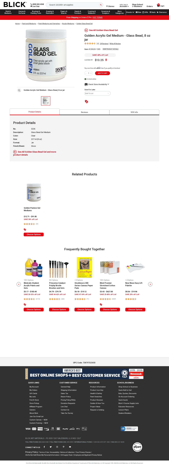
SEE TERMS (98, 17)
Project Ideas (95, 407)
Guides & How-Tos (97, 403)
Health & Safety (96, 393)
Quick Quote (123, 400)
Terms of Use (44, 452)
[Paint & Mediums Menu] (8, 15)
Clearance (163, 12)
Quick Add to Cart (125, 390)
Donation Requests (68, 403)
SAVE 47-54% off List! (83, 294)
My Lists (33, 397)
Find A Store (34, 400)
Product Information (98, 387)
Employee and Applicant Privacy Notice (88, 455)
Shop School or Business (128, 387)
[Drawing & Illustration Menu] (50, 15)
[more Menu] (119, 15)
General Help (65, 387)
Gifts (146, 12)
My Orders (33, 390)
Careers (32, 410)
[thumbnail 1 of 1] (45, 100)
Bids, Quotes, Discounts (127, 393)
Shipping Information (69, 390)
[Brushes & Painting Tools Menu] (36, 15)
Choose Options (34, 234)
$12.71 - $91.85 (30, 216)
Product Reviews (96, 400)
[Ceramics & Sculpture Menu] (106, 15)
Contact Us (65, 410)
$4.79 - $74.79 (55, 292)
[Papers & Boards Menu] (64, 15)
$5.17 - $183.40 (30, 292)
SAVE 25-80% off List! (108, 294)
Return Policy (66, 397)
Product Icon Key (96, 390)
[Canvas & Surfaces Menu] (22, 15)
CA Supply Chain (67, 455)
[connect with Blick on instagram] (57, 448)
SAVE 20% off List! (132, 294)
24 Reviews (104, 44)
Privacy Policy (31, 452)
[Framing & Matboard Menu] (92, 15)
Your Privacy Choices (83, 452)
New (139, 12)
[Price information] (87, 102)
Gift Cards (33, 393)
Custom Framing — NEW (39, 423)
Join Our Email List (36, 416)
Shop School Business (137, 5)
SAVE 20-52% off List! (32, 294)
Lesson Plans (124, 410)
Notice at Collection (67, 452)
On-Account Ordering (126, 397)
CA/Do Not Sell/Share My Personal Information (42, 455)
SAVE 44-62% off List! (57, 294)
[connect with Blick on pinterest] (63, 448)
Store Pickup (34, 403)
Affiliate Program (36, 407)
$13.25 (99, 60)
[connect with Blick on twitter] (50, 448)
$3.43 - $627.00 (106, 292)
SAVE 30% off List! (31, 219)
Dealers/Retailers (125, 413)
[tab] (35, 111)
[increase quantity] (91, 73)
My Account (34, 387)
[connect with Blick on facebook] (44, 448)
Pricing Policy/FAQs (68, 400)
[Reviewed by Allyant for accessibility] (137, 447)
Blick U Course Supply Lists (129, 403)
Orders (150, 6)
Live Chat (64, 407)
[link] (35, 6)
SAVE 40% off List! (100, 55)
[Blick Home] (15, 4)
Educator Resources (126, 407)
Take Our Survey (67, 413)
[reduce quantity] (86, 73)
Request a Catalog (97, 410)
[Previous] (18, 284)
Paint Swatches (96, 397)
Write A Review (115, 44)
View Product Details (110, 49)
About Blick (34, 413)
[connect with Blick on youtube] (70, 448)
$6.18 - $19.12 (80, 292)
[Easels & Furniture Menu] (78, 15)
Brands (129, 12)
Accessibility (54, 452)
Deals (153, 12)
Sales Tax (64, 393)
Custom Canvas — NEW (38, 420)
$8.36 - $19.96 (131, 292)
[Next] (150, 284)
